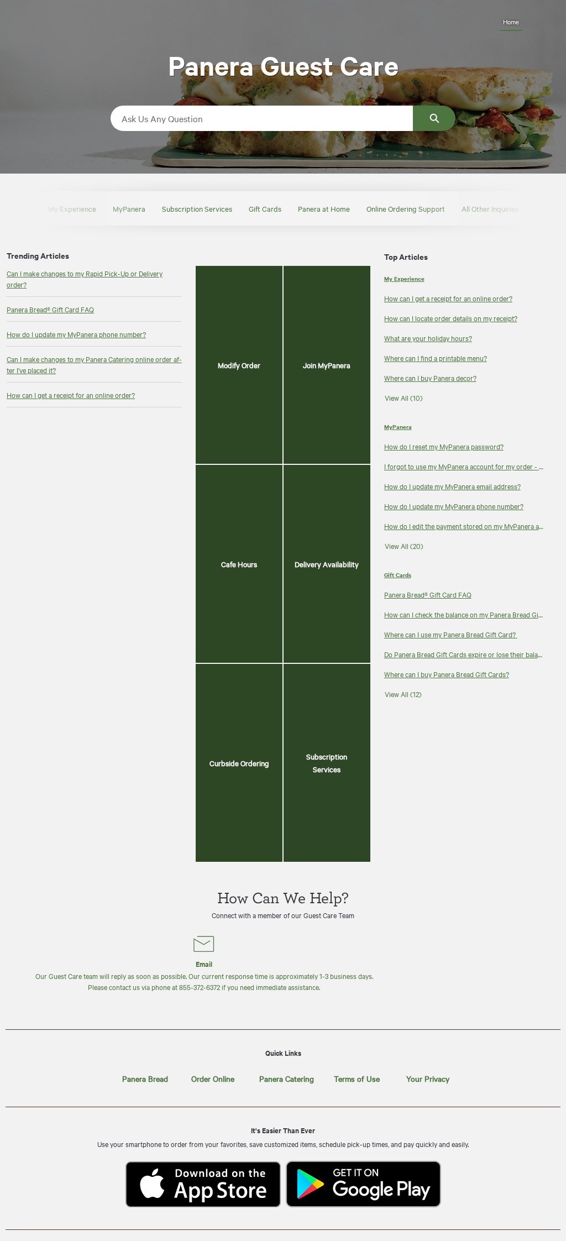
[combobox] (262, 118)
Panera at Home (324, 208)
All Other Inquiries (490, 208)
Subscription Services (197, 208)
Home (511, 21)
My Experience (72, 208)
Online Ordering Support (405, 208)
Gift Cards (265, 208)
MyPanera (129, 208)
